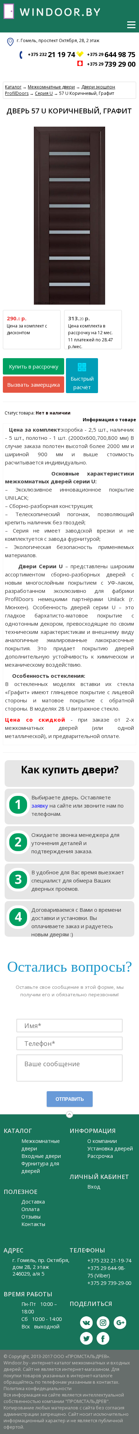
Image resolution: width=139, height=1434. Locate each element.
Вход (94, 1186)
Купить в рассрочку (33, 366)
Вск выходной (40, 1326)
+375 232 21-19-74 (109, 1260)
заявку (39, 805)
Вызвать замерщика (33, 384)
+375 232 (51, 54)
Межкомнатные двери (51, 87)
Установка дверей (110, 1148)
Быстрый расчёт (82, 383)
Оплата (30, 1209)
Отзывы (31, 1216)
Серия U (44, 93)
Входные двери (41, 1156)
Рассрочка (100, 1156)
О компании (102, 1141)
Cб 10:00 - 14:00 (41, 1319)
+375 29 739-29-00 (109, 1283)
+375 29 (111, 54)
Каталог (13, 87)
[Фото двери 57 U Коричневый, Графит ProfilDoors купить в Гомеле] (69, 305)
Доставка (33, 1201)
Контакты (33, 1224)
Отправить (70, 1099)
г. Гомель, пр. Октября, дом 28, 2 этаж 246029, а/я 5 (41, 1267)
